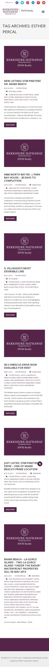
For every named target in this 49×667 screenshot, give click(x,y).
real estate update (23, 605)
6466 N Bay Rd (14, 188)
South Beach (21, 607)
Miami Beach (18, 191)
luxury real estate (26, 587)
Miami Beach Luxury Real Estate (16, 100)
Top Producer (9, 484)
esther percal (28, 95)
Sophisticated (9, 607)
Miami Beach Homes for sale (26, 97)
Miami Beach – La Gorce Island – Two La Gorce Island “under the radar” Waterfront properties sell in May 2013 (22, 565)
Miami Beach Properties (13, 597)
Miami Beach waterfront (19, 600)
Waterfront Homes (22, 610)
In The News (13, 279)
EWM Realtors (28, 582)
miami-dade (36, 185)
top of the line (32, 607)
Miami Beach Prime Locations (21, 479)
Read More (10, 125)
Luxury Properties (28, 282)
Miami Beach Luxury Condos (20, 284)
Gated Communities (28, 375)
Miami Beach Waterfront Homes (26, 193)
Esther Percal (21, 88)
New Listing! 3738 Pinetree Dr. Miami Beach (22, 82)
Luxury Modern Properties (24, 584)
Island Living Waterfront (14, 380)
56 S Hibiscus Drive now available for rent (20, 366)
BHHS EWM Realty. (14, 658)
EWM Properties (16, 582)
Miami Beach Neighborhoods (26, 594)
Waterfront (9, 610)
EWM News (37, 473)
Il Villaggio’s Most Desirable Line (17, 269)
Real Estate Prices (27, 602)
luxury (23, 476)
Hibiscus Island (10, 378)
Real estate (13, 482)
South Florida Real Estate (29, 482)
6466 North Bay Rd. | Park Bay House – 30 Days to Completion (22, 177)
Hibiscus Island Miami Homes (27, 378)
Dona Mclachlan (15, 95)
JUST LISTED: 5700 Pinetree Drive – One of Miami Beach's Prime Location (21, 466)
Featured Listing (15, 91)
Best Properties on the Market (21, 579)
